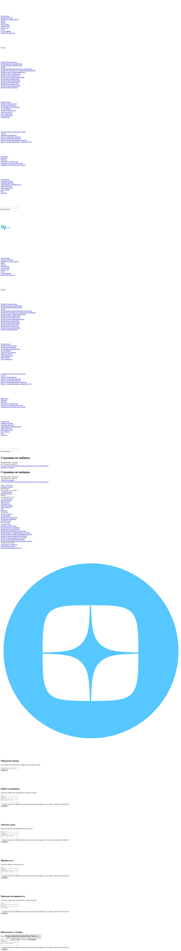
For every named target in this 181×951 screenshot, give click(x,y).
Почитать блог (44, 466)
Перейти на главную (7, 467)
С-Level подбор (6, 524)
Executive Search (6, 521)
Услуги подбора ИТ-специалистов (12, 466)
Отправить (5, 770)
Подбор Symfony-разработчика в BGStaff (14, 536)
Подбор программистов (8, 519)
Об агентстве (5, 502)
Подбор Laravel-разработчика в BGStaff (13, 538)
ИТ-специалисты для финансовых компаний (15, 533)
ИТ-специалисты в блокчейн (10, 527)
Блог (2, 509)
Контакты (4, 510)
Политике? (33, 939)
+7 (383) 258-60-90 (7, 492)
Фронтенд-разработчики (8, 526)
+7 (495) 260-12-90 (7, 499)
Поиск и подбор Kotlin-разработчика (12, 539)
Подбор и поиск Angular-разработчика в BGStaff (16, 534)
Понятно (23, 944)
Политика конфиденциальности (11, 548)
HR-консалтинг (6, 504)
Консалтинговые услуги (31, 466)
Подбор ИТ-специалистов (9, 517)
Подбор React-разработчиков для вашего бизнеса (16, 541)
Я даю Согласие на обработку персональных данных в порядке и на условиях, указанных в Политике (36, 804)
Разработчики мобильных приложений (13, 531)
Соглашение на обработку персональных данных (9, 545)
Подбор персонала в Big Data (10, 529)
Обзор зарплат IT (6, 507)
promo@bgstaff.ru (6, 493)
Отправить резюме (7, 487)
